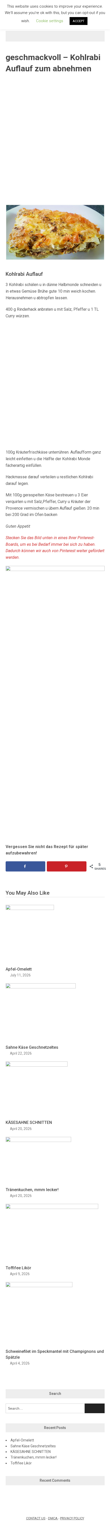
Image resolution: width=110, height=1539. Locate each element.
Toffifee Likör (18, 1267)
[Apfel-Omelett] (30, 908)
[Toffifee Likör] (52, 1207)
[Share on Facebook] (25, 866)
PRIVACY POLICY (72, 1518)
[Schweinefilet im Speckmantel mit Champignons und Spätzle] (39, 1285)
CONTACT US (36, 1518)
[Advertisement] (55, 139)
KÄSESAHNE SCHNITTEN (29, 1122)
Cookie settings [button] (49, 21)
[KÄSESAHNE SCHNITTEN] (37, 1065)
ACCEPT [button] (78, 21)
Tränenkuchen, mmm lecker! (32, 1189)
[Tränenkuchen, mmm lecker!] (38, 1140)
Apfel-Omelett (19, 969)
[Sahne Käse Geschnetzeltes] (41, 987)
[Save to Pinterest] (66, 866)
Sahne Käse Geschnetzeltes (32, 1047)
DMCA (53, 1518)
